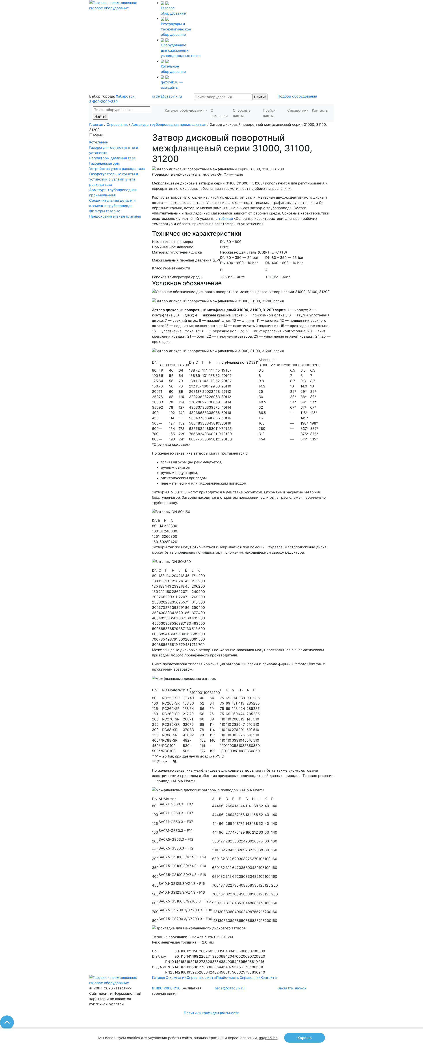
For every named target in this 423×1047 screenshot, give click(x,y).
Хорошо (304, 1038)
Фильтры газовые (104, 211)
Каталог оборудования (184, 110)
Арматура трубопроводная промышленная (168, 124)
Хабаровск (125, 96)
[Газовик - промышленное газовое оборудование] (117, 5)
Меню (98, 135)
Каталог (159, 977)
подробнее (268, 1038)
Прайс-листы (269, 113)
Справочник (297, 110)
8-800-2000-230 (103, 101)
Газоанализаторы (104, 163)
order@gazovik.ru (167, 96)
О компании (219, 113)
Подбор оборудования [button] (297, 96)
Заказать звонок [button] (292, 988)
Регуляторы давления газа (112, 158)
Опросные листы (241, 113)
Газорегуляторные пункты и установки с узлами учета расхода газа (113, 179)
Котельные (98, 142)
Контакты (320, 110)
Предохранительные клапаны (115, 216)
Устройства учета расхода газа (117, 168)
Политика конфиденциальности (211, 1013)
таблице (226, 218)
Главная (96, 124)
